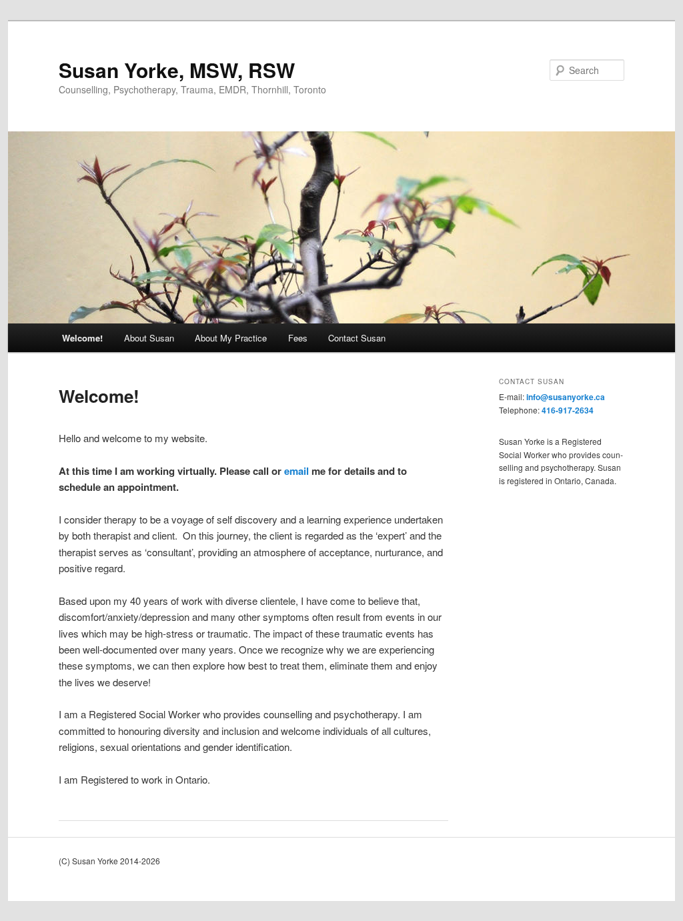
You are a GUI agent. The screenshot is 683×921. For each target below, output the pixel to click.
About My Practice (231, 337)
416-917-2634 (568, 410)
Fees (297, 337)
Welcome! (82, 337)
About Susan (149, 337)
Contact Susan (357, 337)
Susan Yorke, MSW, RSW (177, 69)
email (296, 471)
